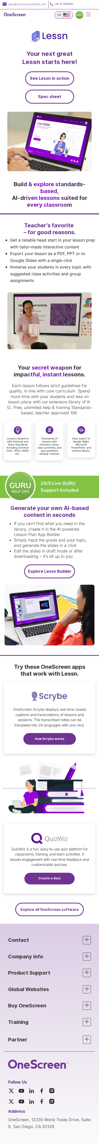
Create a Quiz (49, 878)
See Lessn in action (49, 78)
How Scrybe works (49, 739)
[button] (49, 940)
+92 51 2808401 (63, 4)
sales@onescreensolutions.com (27, 4)
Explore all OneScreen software (50, 909)
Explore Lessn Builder (49, 571)
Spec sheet (49, 96)
